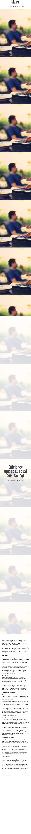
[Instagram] (17, 6)
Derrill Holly (15, 484)
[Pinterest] (19, 6)
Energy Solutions (13, 480)
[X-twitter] (16, 6)
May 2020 (20, 480)
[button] (11, 6)
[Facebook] (14, 6)
